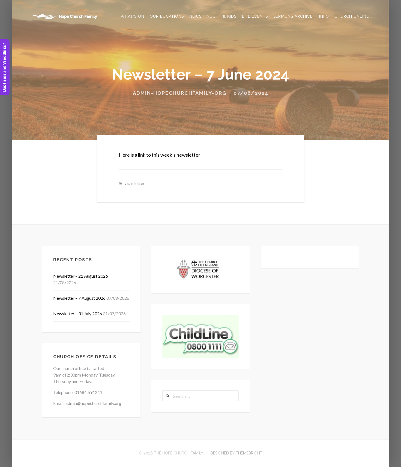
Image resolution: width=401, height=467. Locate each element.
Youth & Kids (222, 16)
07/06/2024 (251, 93)
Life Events (255, 16)
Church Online (351, 16)
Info (324, 16)
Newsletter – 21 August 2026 (80, 275)
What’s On (132, 16)
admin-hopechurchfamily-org (180, 93)
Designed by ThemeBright (236, 453)
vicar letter (134, 183)
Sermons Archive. (293, 16)
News (195, 16)
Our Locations (167, 16)
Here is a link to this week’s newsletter (159, 155)
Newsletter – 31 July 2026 (77, 313)
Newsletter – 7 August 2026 (79, 298)
